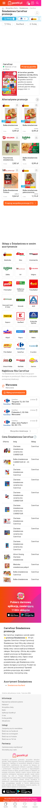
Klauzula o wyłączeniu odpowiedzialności (17, 801)
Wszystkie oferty (12, 8)
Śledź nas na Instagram (10, 734)
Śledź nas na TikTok (9, 739)
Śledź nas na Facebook (10, 731)
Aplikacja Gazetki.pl (9, 713)
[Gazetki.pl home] (15, 3)
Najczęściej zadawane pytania (12, 702)
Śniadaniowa (23, 8)
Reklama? (5, 704)
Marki (4, 710)
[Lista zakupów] (33, 3)
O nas (4, 715)
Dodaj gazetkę (7, 718)
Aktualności (6, 721)
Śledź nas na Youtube (9, 736)
